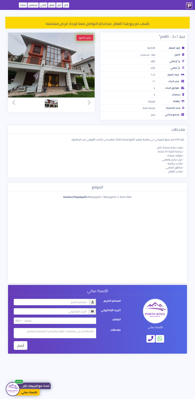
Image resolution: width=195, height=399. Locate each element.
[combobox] (18, 321)
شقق (51, 5)
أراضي (43, 5)
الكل (66, 5)
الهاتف (116, 319)
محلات (23, 5)
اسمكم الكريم (112, 301)
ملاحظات (115, 330)
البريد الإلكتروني (111, 310)
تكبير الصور (85, 37)
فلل (59, 5)
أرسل (20, 345)
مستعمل (33, 5)
